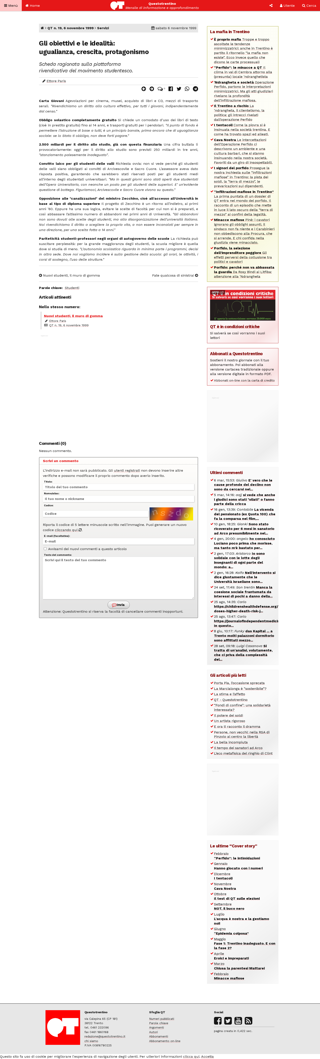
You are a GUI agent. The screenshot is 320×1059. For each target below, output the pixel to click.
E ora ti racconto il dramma (237, 726)
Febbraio (237, 856)
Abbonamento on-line (164, 1041)
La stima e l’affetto (229, 694)
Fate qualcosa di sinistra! (173, 275)
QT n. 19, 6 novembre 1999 (70, 28)
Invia (120, 605)
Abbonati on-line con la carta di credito (244, 380)
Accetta (207, 1056)
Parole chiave (158, 1023)
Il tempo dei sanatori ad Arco (238, 748)
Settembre (229, 906)
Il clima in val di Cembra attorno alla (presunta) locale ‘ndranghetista (243, 72)
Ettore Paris (56, 81)
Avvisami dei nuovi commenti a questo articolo (87, 549)
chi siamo (91, 1041)
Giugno (231, 931)
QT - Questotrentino (231, 700)
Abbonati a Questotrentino (236, 353)
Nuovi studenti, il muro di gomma (71, 275)
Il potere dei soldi (228, 715)
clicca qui (191, 1056)
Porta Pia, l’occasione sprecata (239, 683)
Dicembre (223, 876)
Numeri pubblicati (161, 1018)
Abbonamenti (158, 1036)
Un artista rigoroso (229, 721)
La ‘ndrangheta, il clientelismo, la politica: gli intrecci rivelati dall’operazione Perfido (239, 112)
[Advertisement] (118, 385)
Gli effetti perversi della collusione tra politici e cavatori (243, 255)
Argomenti (156, 1027)
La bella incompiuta (231, 742)
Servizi (103, 28)
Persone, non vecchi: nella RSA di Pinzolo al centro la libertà (241, 734)
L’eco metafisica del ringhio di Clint (243, 753)
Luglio (241, 918)
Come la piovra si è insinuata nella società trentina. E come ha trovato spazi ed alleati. (242, 129)
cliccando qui (67, 530)
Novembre (225, 886)
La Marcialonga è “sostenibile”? (240, 689)
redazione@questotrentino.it (104, 1036)
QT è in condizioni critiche (235, 326)
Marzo (239, 966)
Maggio (244, 943)
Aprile (231, 956)
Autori (153, 1032)
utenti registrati (127, 470)
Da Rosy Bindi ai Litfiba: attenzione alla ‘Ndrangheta (244, 272)
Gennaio (238, 866)
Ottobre (237, 896)
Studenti (72, 288)
